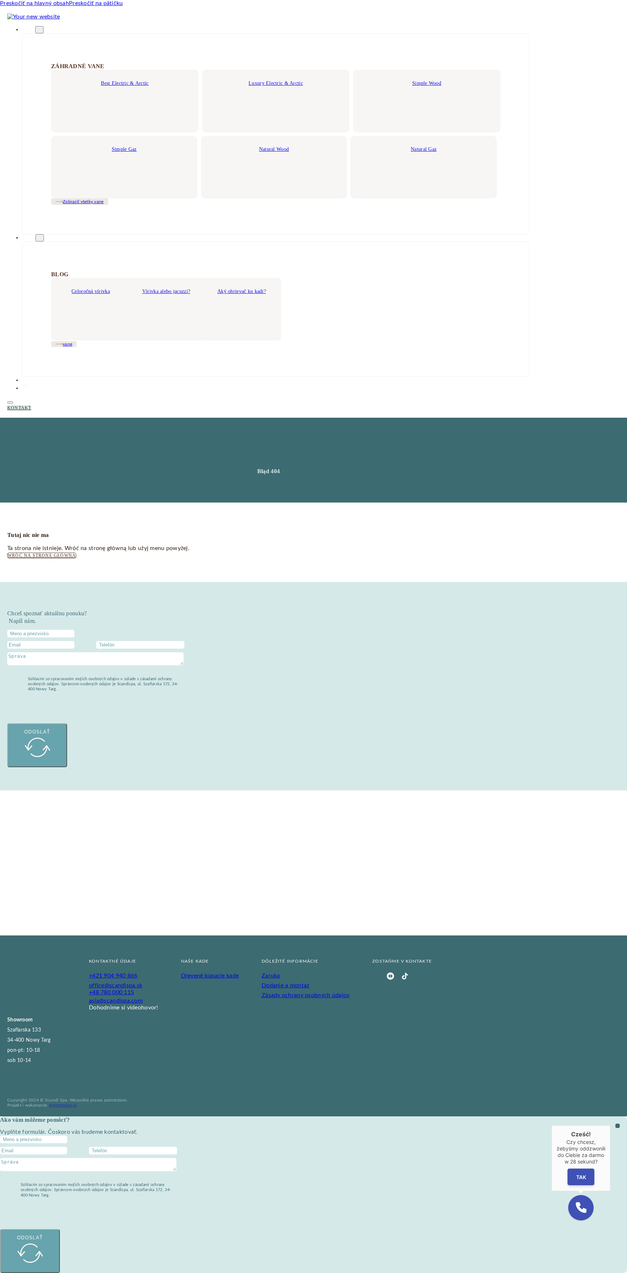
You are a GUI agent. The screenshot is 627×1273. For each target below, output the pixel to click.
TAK (581, 1177)
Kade (28, 30)
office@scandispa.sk (115, 985)
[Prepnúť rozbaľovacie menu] (39, 29)
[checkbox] (16, 1183)
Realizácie (36, 380)
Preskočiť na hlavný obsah (34, 3)
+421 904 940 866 (113, 976)
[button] (581, 1207)
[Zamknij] (610, 1125)
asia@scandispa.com (116, 1001)
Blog (29, 238)
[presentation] (313, 309)
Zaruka (271, 976)
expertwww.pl (63, 1105)
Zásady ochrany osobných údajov (305, 995)
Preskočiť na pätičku (96, 3)
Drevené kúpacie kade (210, 976)
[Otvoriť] (10, 402)
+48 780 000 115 (111, 992)
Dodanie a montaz (285, 985)
